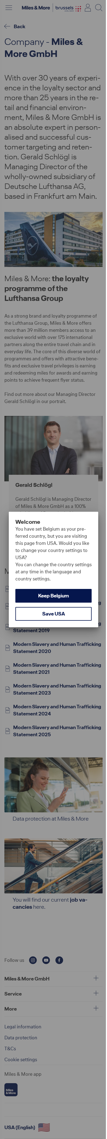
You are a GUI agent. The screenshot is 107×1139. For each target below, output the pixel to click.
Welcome (27, 521)
